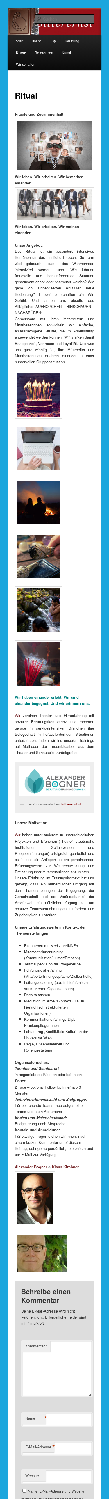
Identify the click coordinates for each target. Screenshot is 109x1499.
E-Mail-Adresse (39, 1447)
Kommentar (36, 1346)
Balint (36, 40)
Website (32, 1475)
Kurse (21, 52)
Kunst (66, 52)
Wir (17, 715)
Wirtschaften (25, 64)
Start (19, 40)
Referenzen (44, 52)
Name (35, 1418)
